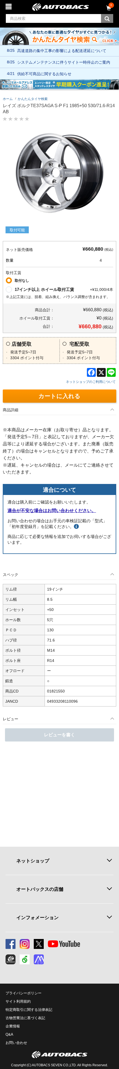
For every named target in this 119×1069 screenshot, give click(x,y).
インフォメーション (37, 917)
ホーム (8, 99)
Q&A (9, 1034)
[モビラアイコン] (39, 959)
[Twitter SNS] (39, 944)
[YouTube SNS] (64, 944)
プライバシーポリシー (24, 993)
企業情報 (13, 1026)
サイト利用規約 (18, 1001)
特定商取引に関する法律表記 (29, 1010)
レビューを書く (59, 734)
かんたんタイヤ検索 (33, 99)
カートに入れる (59, 396)
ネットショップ (32, 861)
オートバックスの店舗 (39, 889)
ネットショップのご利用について (91, 382)
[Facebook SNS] (10, 944)
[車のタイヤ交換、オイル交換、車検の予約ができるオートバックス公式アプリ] (10, 959)
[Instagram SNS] (25, 944)
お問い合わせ (16, 1043)
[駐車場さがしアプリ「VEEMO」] (25, 959)
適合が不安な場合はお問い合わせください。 (51, 510)
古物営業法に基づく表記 (25, 1018)
